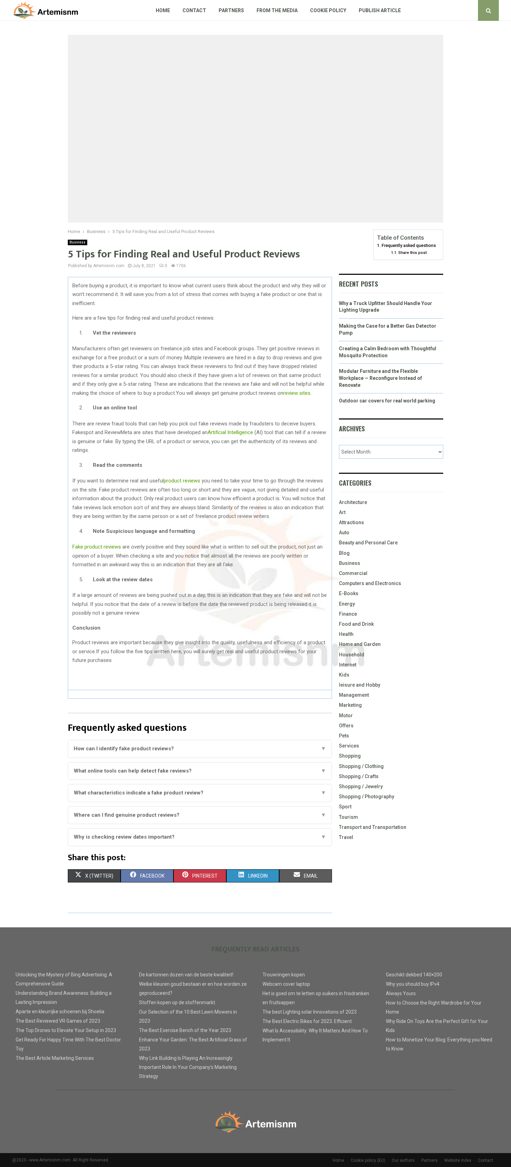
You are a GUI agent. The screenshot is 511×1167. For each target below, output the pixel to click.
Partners (231, 10)
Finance (348, 614)
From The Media (277, 10)
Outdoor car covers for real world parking (387, 400)
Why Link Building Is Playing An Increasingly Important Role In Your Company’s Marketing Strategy (188, 1067)
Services (349, 746)
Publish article (380, 10)
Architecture (353, 502)
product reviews (182, 481)
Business (78, 242)
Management (354, 695)
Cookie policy (328, 10)
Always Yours (401, 993)
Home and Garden (360, 644)
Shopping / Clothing (361, 766)
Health (346, 634)
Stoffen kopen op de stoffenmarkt (177, 1002)
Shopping (350, 756)
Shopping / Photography (366, 796)
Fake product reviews (96, 547)
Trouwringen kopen (283, 974)
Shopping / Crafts (359, 776)
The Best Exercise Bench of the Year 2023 (185, 1030)
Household (351, 654)
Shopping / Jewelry (361, 786)
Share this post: (412, 252)
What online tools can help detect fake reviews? (200, 771)
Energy (347, 604)
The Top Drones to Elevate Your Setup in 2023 (66, 1030)
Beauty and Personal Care (368, 542)
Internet (347, 665)
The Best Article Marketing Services (55, 1058)
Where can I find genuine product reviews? (200, 815)
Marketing (350, 705)
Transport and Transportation (372, 827)
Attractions (351, 522)
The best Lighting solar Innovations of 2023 (309, 1012)
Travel (346, 837)
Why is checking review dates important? (200, 837)
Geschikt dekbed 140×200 (414, 974)
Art (342, 512)
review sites (296, 393)
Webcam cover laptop (286, 984)
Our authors (403, 1160)
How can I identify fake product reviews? (200, 748)
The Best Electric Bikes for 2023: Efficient (307, 1021)
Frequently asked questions (409, 245)
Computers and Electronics (370, 583)
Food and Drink (356, 624)
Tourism (348, 817)
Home (163, 10)
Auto (344, 532)
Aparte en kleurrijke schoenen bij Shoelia (60, 1011)
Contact (194, 10)
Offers (346, 725)
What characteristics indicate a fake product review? (200, 793)
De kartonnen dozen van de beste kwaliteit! (186, 974)
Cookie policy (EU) (368, 1160)
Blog (344, 553)
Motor (346, 715)
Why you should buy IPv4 (412, 984)
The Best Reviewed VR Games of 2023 (58, 1021)
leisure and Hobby (359, 685)
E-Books (348, 593)
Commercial (353, 573)
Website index (457, 1160)
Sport (345, 806)
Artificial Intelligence (230, 432)
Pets (344, 735)
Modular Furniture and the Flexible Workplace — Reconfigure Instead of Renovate (380, 377)
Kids (344, 675)
